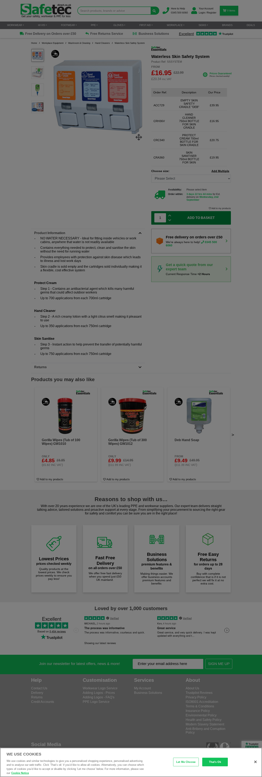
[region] (131, 762)
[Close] (255, 761)
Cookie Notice (20, 772)
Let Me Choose (185, 761)
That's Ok (215, 761)
